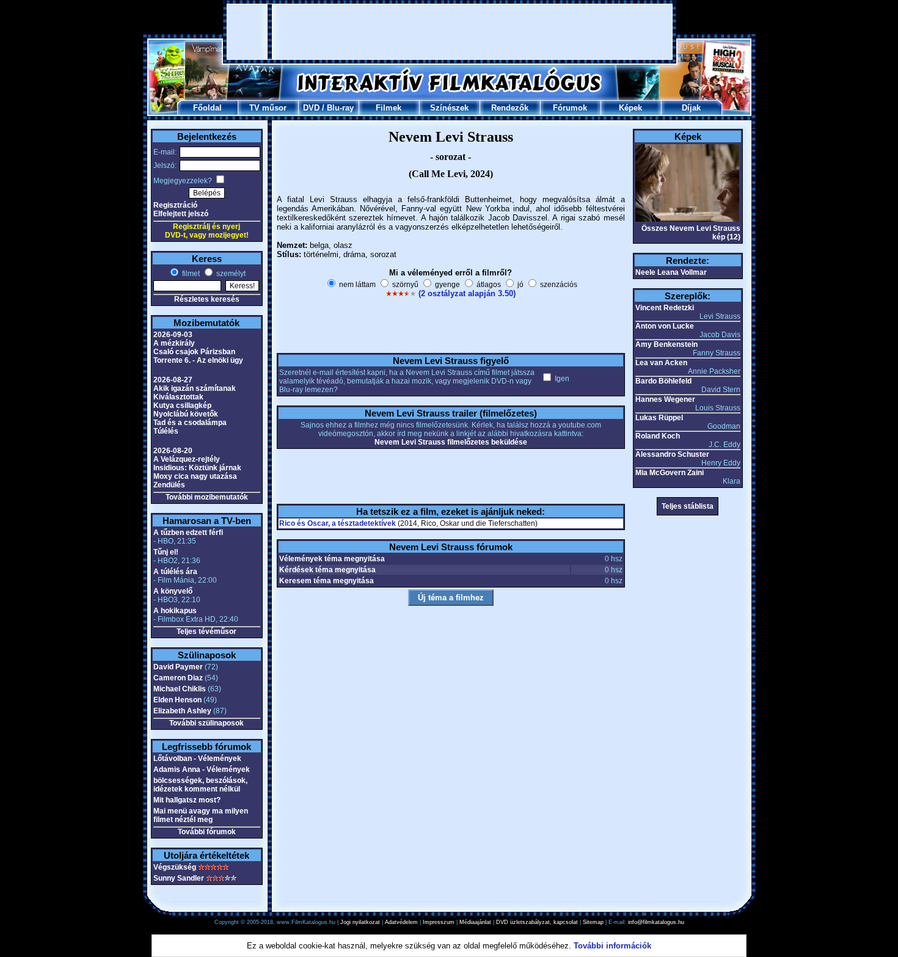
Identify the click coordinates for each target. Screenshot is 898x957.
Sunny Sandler (178, 878)
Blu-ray (340, 107)
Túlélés (165, 431)
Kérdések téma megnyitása (327, 570)
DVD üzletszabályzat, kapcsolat (537, 922)
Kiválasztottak (178, 397)
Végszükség (174, 867)
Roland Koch (657, 436)
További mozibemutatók (207, 497)
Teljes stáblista (688, 506)
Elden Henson (177, 700)
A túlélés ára (175, 571)
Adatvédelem (401, 922)
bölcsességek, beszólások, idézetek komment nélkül (200, 784)
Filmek (388, 107)
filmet (190, 273)
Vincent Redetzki (664, 308)
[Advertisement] (449, 31)
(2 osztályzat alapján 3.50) (467, 293)
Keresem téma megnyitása (326, 581)
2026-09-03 (172, 334)
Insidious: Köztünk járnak (197, 468)
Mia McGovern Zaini (669, 472)
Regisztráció (175, 205)
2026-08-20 (172, 450)
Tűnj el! (165, 552)
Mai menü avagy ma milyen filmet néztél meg (200, 815)
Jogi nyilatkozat (360, 922)
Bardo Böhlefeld (663, 381)
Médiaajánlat (475, 922)
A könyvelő (172, 591)
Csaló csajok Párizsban (194, 352)
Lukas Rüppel (659, 417)
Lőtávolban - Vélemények (197, 758)
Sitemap (593, 922)
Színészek (449, 107)
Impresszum (438, 922)
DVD (311, 107)
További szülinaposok (206, 723)
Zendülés (169, 485)
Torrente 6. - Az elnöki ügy (198, 360)
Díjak (691, 107)
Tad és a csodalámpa (190, 422)
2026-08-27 (172, 380)
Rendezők (509, 107)
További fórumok (207, 832)
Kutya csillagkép (182, 405)
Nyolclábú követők (185, 414)
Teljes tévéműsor (206, 631)
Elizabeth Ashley (182, 711)
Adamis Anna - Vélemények (201, 769)
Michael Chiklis (179, 689)
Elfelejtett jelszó (180, 213)
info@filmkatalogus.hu (656, 922)
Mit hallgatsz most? (187, 800)
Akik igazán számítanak (194, 388)
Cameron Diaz (178, 678)
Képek (630, 107)
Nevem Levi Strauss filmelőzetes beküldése (450, 442)
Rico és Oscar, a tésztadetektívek (337, 523)
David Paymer (178, 667)
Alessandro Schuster (672, 454)
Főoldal (207, 107)
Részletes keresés (206, 299)
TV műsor (268, 107)
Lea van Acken (661, 362)
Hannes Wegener (665, 399)
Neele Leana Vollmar (671, 272)
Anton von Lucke (664, 326)
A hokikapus (175, 610)
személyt (230, 273)
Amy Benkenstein (666, 344)
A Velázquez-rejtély (186, 459)
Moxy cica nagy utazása (195, 476)
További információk (612, 945)
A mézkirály (174, 343)
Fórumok (570, 107)
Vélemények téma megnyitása (332, 559)
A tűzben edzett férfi (188, 532)
